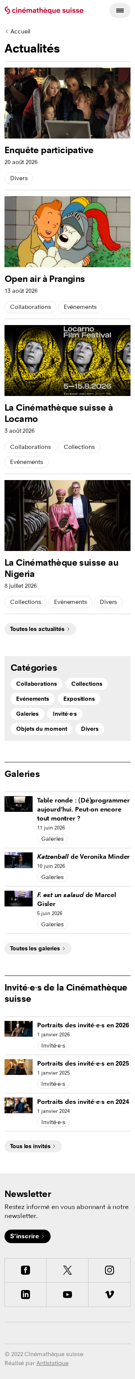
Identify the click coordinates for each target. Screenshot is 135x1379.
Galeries (27, 713)
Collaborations (30, 306)
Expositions (79, 698)
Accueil (20, 31)
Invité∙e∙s (65, 713)
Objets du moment (41, 728)
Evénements (80, 306)
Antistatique (52, 1363)
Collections (79, 446)
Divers (18, 178)
